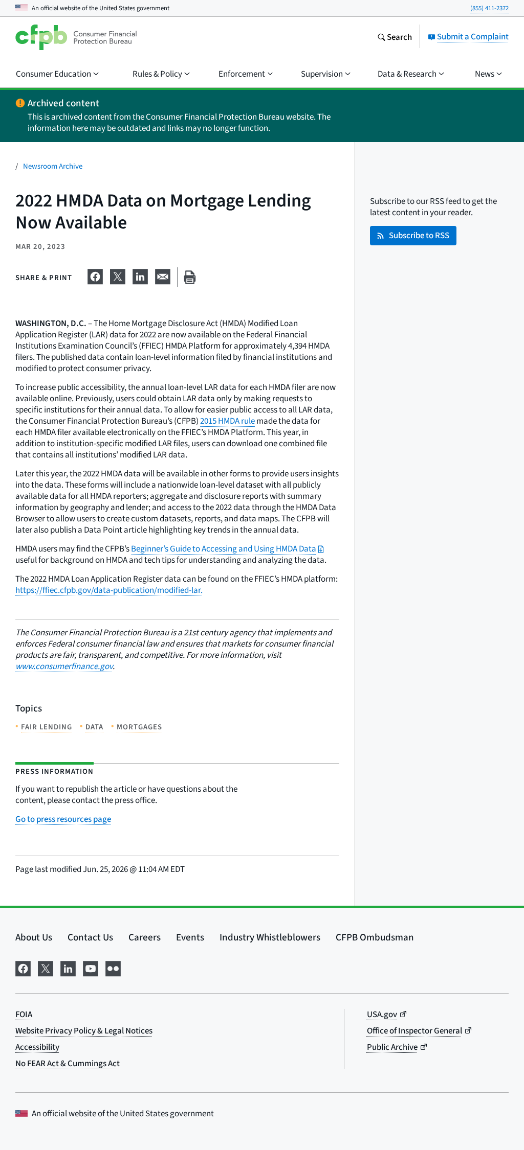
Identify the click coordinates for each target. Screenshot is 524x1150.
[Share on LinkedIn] (140, 275)
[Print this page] (189, 277)
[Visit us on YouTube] (90, 967)
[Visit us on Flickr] (113, 967)
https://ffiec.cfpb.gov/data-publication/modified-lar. (109, 590)
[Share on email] (162, 275)
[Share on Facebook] (95, 275)
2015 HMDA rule (227, 421)
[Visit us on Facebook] (23, 967)
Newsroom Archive (52, 166)
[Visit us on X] (45, 967)
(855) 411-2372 (489, 8)
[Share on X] (117, 275)
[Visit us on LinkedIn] (68, 967)
